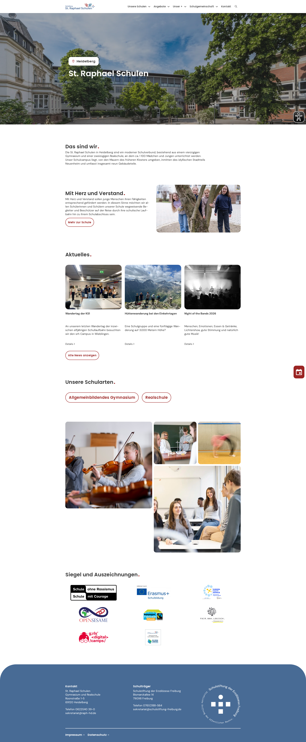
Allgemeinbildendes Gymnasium (102, 397)
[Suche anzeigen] (236, 6)
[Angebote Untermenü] (168, 6)
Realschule (156, 397)
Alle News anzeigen (82, 355)
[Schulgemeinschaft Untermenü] (217, 6)
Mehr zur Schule (79, 222)
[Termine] (299, 371)
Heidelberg (86, 61)
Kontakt (226, 6)
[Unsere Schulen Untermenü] (149, 6)
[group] (93, 305)
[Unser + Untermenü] (185, 6)
